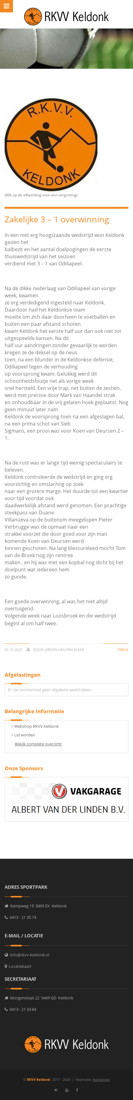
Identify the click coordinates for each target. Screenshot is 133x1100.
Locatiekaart (19, 966)
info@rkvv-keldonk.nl (28, 955)
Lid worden (24, 735)
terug (123, 649)
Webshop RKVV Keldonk (36, 726)
